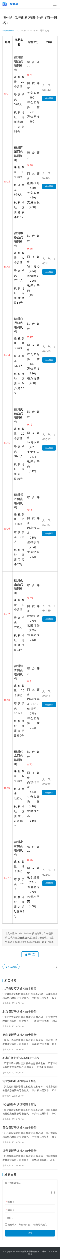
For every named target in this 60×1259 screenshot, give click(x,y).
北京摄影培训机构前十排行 (19, 1011)
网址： (10, 1218)
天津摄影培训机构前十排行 (19, 988)
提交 (30, 1233)
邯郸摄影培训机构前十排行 (19, 1150)
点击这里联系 (25, 937)
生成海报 (12, 966)
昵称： (10, 1201)
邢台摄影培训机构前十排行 (19, 1127)
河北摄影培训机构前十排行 (19, 1081)
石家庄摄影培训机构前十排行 (20, 1058)
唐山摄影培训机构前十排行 (19, 1034)
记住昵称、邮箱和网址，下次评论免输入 (27, 1224)
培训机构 (44, 30)
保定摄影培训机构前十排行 (19, 1104)
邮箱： (10, 1209)
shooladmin (8, 30)
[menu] (54, 4)
